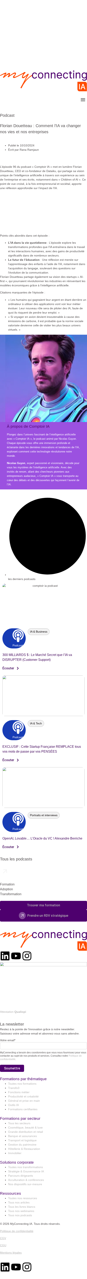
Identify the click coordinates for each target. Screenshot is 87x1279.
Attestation (13, 1011)
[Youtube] (16, 956)
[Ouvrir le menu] (83, 100)
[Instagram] (27, 956)
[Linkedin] (5, 956)
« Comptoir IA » (22, 438)
